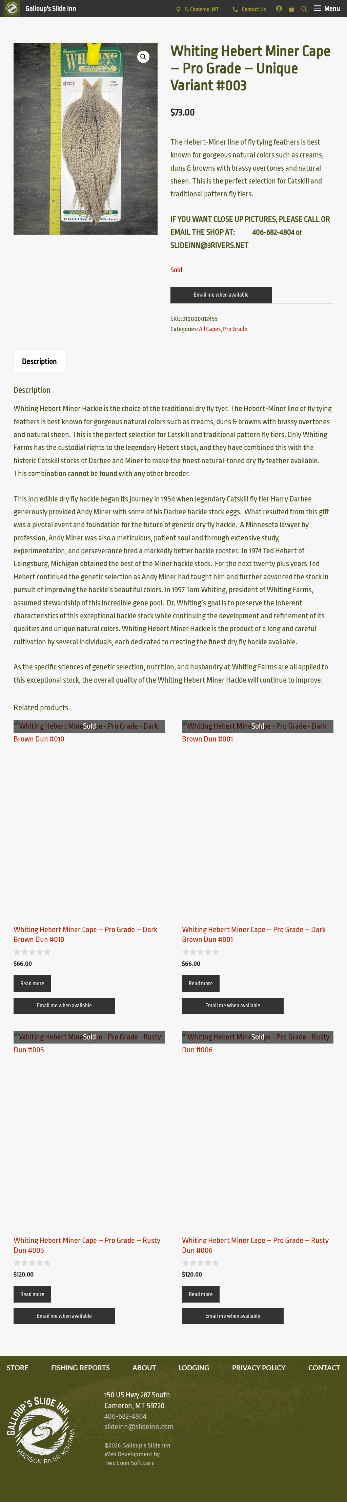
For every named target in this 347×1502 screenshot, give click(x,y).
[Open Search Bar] (304, 7)
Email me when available (221, 295)
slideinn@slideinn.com (139, 1426)
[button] (143, 57)
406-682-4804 (125, 1416)
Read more (32, 984)
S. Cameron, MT (202, 9)
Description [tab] (39, 361)
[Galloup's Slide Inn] (39, 8)
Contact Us (253, 9)
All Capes (210, 329)
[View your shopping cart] (291, 7)
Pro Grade (235, 329)
